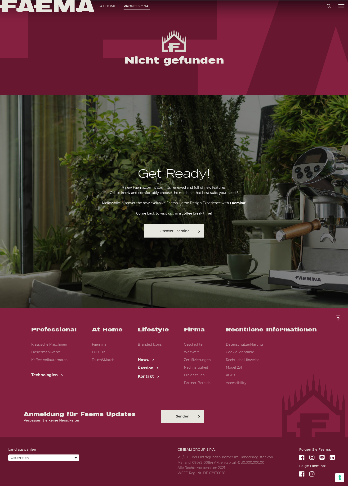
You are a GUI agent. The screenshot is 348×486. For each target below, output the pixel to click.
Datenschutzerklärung (244, 344)
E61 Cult (98, 352)
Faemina (99, 344)
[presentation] (174, 243)
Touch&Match (103, 360)
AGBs (230, 375)
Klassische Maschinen (49, 344)
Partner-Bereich (197, 383)
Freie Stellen (194, 375)
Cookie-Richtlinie (240, 352)
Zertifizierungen (197, 360)
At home (108, 6)
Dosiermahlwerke (46, 352)
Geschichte (193, 344)
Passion (146, 368)
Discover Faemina (174, 231)
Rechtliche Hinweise (242, 360)
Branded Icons (150, 344)
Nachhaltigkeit (196, 367)
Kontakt (146, 376)
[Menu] (341, 6)
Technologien (45, 375)
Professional (137, 6)
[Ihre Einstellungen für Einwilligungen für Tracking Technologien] (339, 477)
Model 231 (234, 367)
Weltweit (191, 352)
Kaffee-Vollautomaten (49, 360)
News (144, 359)
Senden (182, 416)
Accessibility (236, 383)
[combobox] (43, 458)
